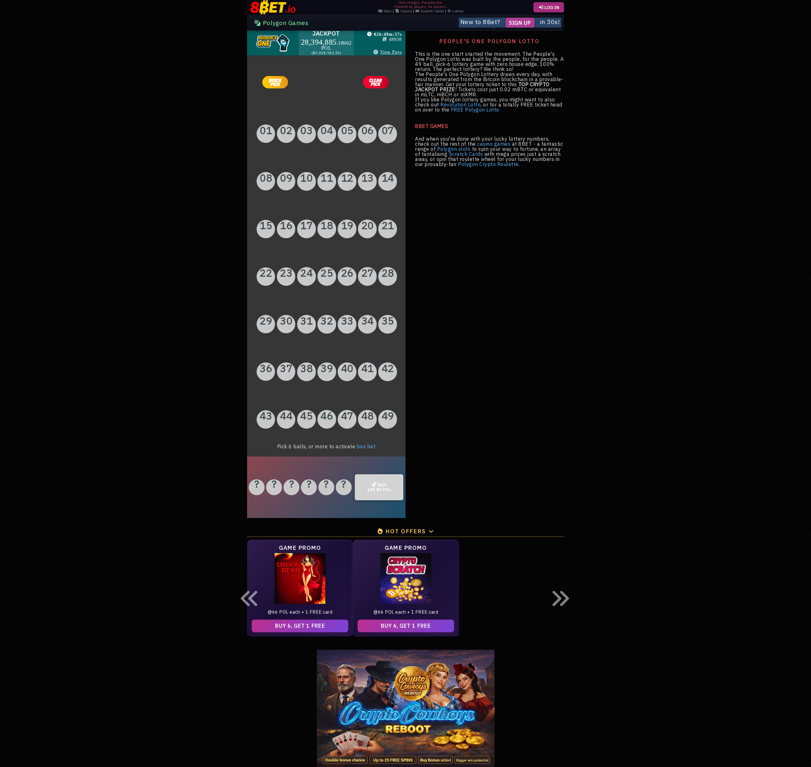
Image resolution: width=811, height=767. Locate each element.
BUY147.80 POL (379, 487)
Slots (387, 11)
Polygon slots (454, 148)
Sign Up (520, 22)
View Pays (391, 51)
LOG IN (551, 7)
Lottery (457, 11)
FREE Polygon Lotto (475, 109)
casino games (493, 143)
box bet (366, 446)
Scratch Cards (431, 11)
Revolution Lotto (460, 104)
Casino (405, 11)
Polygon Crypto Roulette (488, 164)
